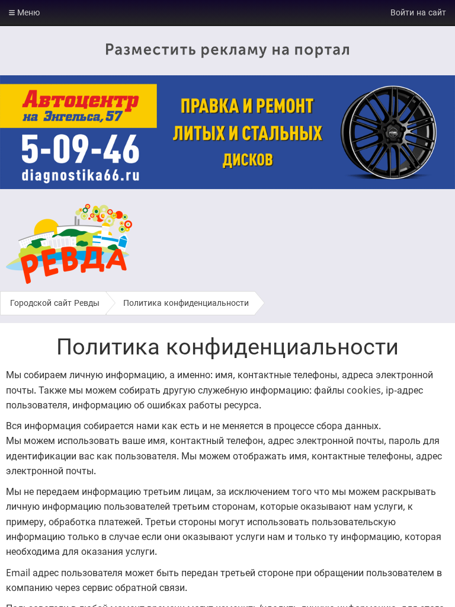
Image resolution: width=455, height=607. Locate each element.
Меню (27, 12)
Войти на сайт (418, 12)
